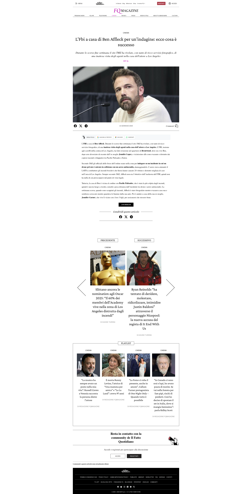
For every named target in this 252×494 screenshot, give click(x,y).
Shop (134, 3)
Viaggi (133, 15)
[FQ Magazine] (126, 10)
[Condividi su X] (80, 125)
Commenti (170, 126)
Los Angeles (126, 204)
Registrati (134, 456)
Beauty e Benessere (160, 15)
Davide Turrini (108, 322)
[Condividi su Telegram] (86, 125)
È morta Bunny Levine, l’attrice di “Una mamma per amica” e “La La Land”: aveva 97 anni (113, 387)
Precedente (108, 240)
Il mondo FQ (140, 3)
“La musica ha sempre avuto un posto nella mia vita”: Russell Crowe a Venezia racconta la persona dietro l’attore (88, 390)
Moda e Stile (144, 15)
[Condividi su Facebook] (75, 125)
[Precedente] (81, 288)
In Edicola (118, 3)
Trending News (79, 15)
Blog (123, 3)
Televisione (103, 15)
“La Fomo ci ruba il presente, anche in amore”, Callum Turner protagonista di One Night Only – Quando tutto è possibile (138, 390)
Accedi (117, 456)
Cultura (175, 15)
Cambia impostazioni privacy (119, 477)
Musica (124, 15)
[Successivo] (170, 288)
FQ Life (92, 15)
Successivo (144, 240)
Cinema (114, 15)
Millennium (129, 3)
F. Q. (127, 61)
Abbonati (161, 3)
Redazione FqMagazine (89, 406)
